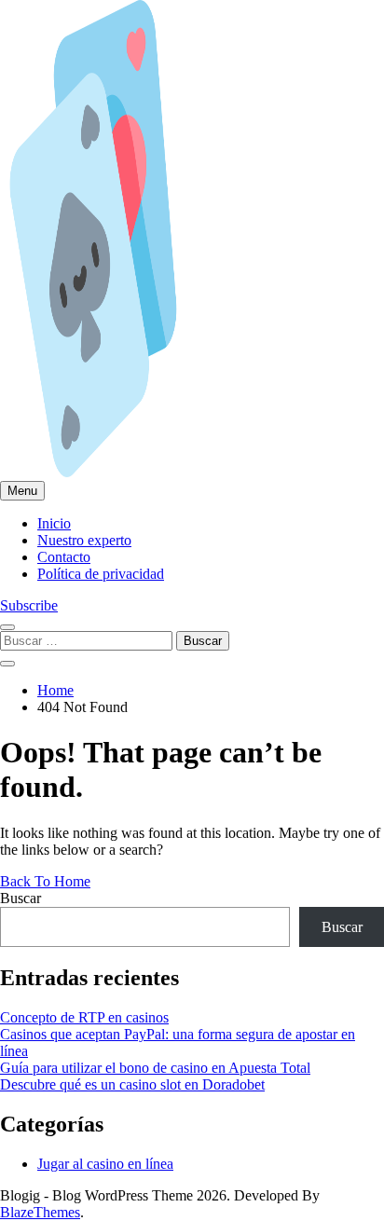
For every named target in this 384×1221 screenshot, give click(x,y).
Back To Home (45, 881)
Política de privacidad (100, 574)
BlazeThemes (40, 1212)
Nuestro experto (84, 540)
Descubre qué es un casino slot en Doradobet (132, 1084)
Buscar (20, 898)
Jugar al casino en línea (105, 1164)
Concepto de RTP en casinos (84, 1017)
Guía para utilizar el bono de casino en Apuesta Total (155, 1068)
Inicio (54, 523)
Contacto (63, 557)
